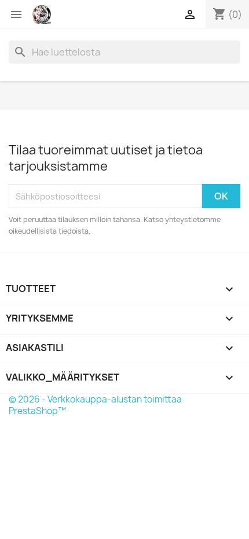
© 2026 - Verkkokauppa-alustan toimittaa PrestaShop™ (95, 405)
